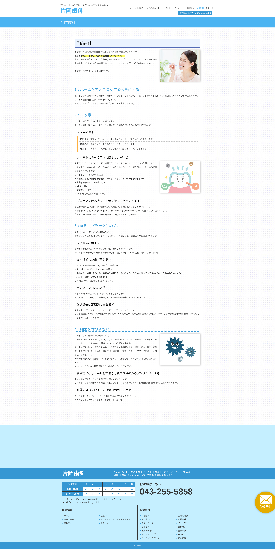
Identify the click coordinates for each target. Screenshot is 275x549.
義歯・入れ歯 (148, 523)
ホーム (133, 8)
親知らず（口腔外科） (152, 538)
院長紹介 (68, 523)
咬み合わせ (147, 530)
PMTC (181, 534)
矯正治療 (146, 527)
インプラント (184, 523)
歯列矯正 (182, 527)
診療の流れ (151, 8)
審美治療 (182, 530)
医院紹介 (141, 8)
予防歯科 (146, 519)
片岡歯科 (71, 11)
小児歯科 (182, 519)
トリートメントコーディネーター (172, 8)
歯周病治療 (183, 516)
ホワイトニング (149, 534)
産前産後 (182, 538)
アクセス (105, 523)
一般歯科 (146, 516)
